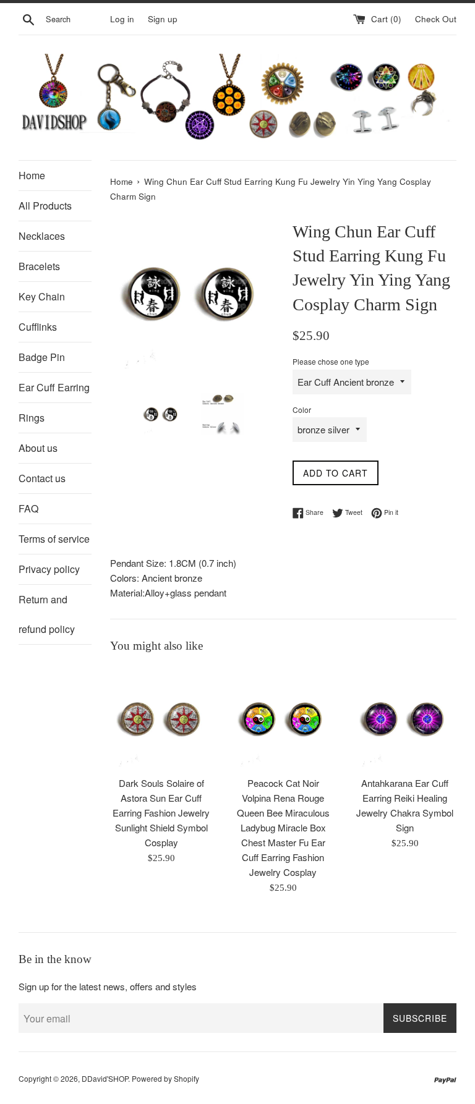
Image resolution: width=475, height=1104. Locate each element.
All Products (45, 205)
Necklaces (42, 236)
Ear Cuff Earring (54, 387)
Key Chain (42, 296)
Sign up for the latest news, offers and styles (108, 986)
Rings (32, 417)
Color (302, 409)
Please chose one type (331, 361)
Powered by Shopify (165, 1078)
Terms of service (54, 539)
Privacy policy (49, 569)
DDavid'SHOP (105, 1078)
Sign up (163, 19)
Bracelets (39, 266)
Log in (122, 19)
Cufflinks (38, 327)
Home (32, 175)
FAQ (28, 508)
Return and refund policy (47, 614)
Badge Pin (42, 357)
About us (38, 448)
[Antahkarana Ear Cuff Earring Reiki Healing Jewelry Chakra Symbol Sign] (404, 718)
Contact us (42, 478)
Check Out (435, 19)
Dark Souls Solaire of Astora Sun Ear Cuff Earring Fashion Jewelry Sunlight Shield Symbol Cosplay (161, 812)
